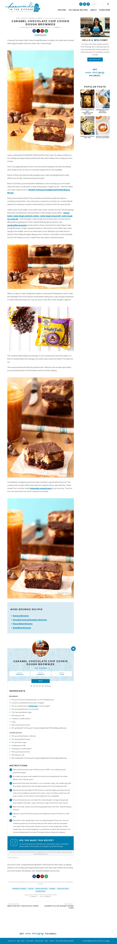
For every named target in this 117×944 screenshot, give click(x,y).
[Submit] (108, 4)
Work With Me (39, 940)
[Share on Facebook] (34, 31)
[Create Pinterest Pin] (73, 648)
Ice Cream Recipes (78, 10)
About (93, 10)
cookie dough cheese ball (50, 216)
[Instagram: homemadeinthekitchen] (14, 843)
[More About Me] (95, 27)
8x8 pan (31, 888)
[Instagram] (84, 4)
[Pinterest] (88, 4)
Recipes (62, 10)
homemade (33, 706)
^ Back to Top (11, 940)
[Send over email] (46, 31)
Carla (27, 27)
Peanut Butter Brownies (23, 624)
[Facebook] (81, 4)
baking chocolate (41, 888)
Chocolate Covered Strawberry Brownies (30, 620)
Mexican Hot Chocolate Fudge (23, 906)
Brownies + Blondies (35, 18)
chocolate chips (62, 888)
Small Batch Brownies (22, 628)
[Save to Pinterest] (42, 31)
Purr (107, 940)
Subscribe (104, 10)
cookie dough (40, 891)
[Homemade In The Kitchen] (22, 7)
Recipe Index (30, 940)
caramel (52, 888)
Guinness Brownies (21, 616)
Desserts (24, 18)
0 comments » (57, 27)
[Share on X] (38, 31)
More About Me (94, 59)
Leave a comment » (46, 896)
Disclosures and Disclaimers (65, 940)
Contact (51, 940)
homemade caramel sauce (41, 488)
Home (18, 18)
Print (40, 681)
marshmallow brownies (17, 225)
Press (46, 940)
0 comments (33, 896)
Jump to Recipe (41, 35)
